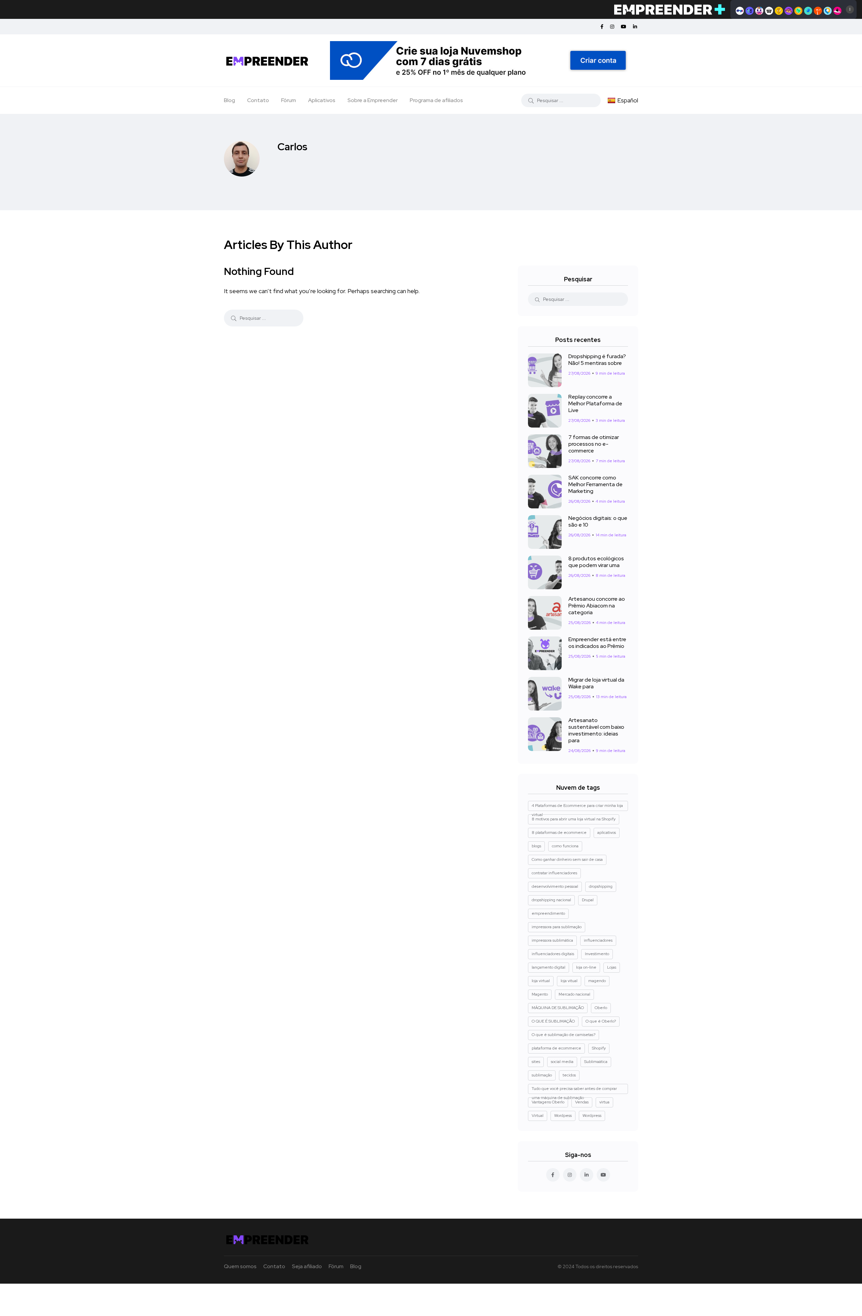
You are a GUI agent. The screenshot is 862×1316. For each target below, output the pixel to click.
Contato (258, 100)
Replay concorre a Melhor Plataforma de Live (595, 404)
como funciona (565, 846)
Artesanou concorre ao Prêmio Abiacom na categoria (596, 606)
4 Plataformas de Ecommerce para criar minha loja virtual (577, 807)
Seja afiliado (307, 1266)
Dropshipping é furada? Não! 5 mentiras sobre (597, 360)
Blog (229, 100)
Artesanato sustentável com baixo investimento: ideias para (596, 730)
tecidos (569, 1075)
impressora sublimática (552, 940)
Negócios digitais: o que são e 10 (597, 521)
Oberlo (601, 1007)
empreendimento (548, 913)
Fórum (288, 100)
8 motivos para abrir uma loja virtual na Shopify (574, 819)
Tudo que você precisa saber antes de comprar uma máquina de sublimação (574, 1090)
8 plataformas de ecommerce (559, 832)
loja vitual (569, 980)
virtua (604, 1102)
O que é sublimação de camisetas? (563, 1034)
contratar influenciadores (554, 873)
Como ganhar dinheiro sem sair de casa (567, 859)
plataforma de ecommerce (556, 1048)
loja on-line (586, 967)
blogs (536, 846)
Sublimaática (595, 1061)
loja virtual (541, 980)
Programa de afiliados (436, 100)
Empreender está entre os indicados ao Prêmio (597, 643)
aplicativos (606, 832)
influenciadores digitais (553, 954)
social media (562, 1061)
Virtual (537, 1115)
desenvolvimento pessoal (555, 886)
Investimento (597, 954)
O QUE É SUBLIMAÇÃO (553, 1021)
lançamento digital (548, 967)
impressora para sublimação (557, 927)
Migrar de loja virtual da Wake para (596, 683)
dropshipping (600, 886)
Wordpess (563, 1115)
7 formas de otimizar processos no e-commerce (593, 444)
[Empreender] (267, 60)
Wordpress (592, 1115)
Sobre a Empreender (372, 100)
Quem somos (240, 1266)
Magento (540, 994)
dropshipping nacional (551, 900)
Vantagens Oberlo (548, 1102)
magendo (597, 980)
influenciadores (598, 940)
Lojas (611, 967)
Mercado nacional (574, 994)
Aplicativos (321, 100)
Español (627, 100)
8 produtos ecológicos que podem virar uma (596, 562)
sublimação (542, 1075)
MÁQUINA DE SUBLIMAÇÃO (558, 1007)
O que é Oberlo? (601, 1021)
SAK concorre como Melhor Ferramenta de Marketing (595, 484)
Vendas (582, 1102)
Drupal (588, 900)
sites (536, 1061)
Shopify (599, 1048)
